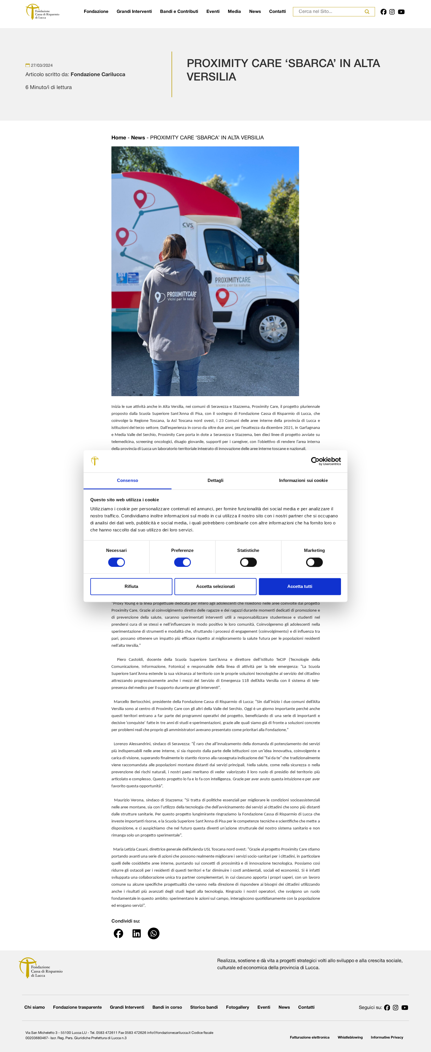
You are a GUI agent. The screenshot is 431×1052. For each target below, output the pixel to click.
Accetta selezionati (215, 586)
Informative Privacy (387, 1037)
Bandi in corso (167, 1008)
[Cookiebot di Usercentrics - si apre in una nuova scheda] (315, 461)
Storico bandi (204, 1008)
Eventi (213, 12)
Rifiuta (131, 586)
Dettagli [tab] (216, 480)
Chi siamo (34, 1008)
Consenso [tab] (127, 480)
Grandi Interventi (134, 12)
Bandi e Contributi (179, 12)
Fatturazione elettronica (310, 1037)
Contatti (277, 12)
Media (234, 12)
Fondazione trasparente (77, 1008)
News (255, 12)
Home (118, 138)
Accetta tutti (299, 586)
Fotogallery (237, 1008)
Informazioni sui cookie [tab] (303, 480)
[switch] (182, 562)
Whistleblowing (350, 1037)
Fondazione (96, 12)
